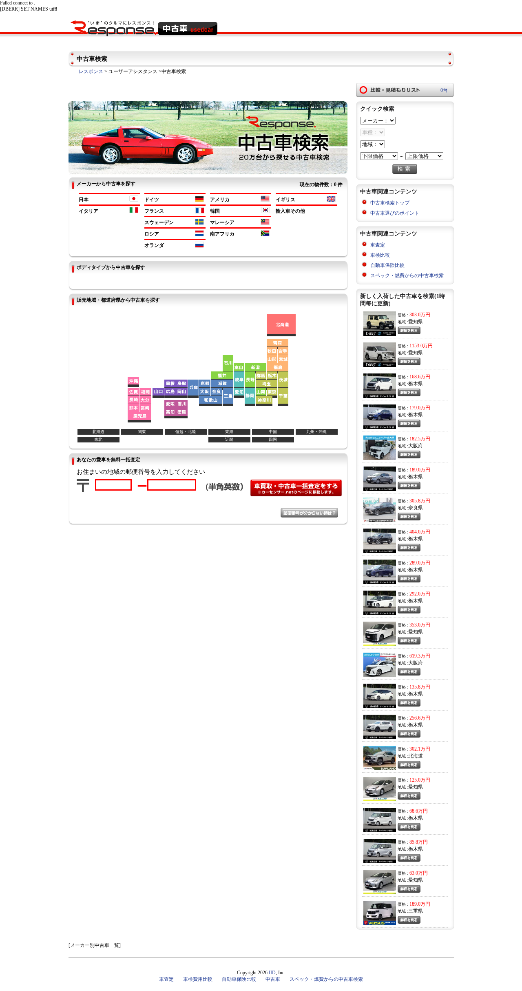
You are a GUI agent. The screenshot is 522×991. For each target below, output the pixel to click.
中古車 (272, 979)
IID (272, 972)
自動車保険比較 (387, 265)
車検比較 (380, 255)
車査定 (377, 245)
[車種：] (372, 133)
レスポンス (91, 71)
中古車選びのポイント (394, 213)
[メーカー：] (378, 121)
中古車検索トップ (389, 203)
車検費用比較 (197, 979)
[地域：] (372, 144)
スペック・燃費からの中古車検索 (407, 275)
